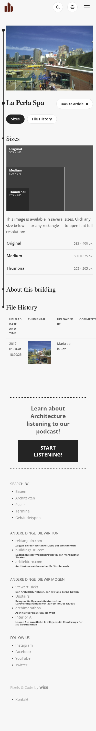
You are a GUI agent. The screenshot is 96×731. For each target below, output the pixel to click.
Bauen (20, 491)
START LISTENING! (48, 451)
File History (42, 119)
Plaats (20, 504)
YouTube (22, 658)
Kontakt (21, 699)
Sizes (15, 119)
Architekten (25, 498)
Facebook (23, 651)
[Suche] (58, 7)
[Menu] (87, 7)
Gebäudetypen (28, 517)
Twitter (21, 665)
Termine (22, 511)
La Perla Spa (25, 102)
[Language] (72, 7)
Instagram (24, 645)
